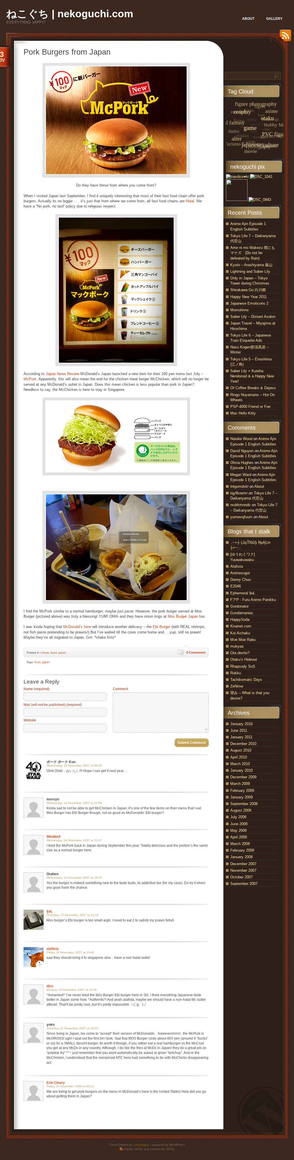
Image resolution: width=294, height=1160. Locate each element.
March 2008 (240, 844)
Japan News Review (62, 374)
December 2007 (243, 864)
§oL (50, 911)
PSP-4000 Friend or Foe (250, 406)
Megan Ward (240, 475)
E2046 (235, 586)
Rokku (235, 673)
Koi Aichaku (240, 633)
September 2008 (244, 804)
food (54, 652)
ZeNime (236, 686)
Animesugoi (240, 573)
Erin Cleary (56, 1083)
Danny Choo (240, 579)
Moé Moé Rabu (243, 639)
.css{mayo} (141, 1144)
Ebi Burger (161, 627)
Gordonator (239, 606)
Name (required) (36, 689)
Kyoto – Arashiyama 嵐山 (251, 265)
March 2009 (240, 783)
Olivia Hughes (242, 462)
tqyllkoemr (238, 493)
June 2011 (238, 730)
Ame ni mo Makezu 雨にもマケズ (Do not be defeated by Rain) (252, 252)
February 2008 (242, 850)
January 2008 (241, 857)
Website (30, 720)
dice (50, 986)
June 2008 (238, 824)
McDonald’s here (77, 627)
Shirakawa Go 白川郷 (248, 290)
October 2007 (241, 877)
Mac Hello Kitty (243, 413)
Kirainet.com (240, 626)
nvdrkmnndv (240, 505)
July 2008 (238, 817)
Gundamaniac (241, 613)
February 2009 (242, 790)
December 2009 (243, 777)
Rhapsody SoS (242, 666)
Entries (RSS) (133, 1149)
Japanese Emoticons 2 (249, 303)
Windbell (53, 837)
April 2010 (238, 757)
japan (62, 652)
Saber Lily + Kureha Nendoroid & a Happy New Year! (252, 376)
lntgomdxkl (239, 486)
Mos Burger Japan (183, 616)
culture (44, 652)
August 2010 (240, 750)
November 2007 (243, 870)
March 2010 (240, 764)
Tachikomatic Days (246, 679)
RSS (284, 37)
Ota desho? (239, 653)
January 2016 (241, 724)
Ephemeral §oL (242, 593)
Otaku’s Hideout (243, 659)
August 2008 (240, 810)
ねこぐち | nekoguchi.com (69, 14)
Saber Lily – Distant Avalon (252, 316)
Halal (190, 201)
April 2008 (238, 837)
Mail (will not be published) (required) (53, 705)
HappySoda (239, 619)
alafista (53, 949)
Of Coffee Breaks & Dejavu (253, 388)
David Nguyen (242, 451)
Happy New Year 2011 (248, 297)
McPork (30, 379)
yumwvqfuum (241, 517)
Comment (120, 689)
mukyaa (236, 646)
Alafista (236, 566)
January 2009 (241, 797)
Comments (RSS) (162, 1149)
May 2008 (238, 830)
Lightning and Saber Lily (250, 271)
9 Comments (196, 652)
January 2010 (241, 770)
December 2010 (243, 744)
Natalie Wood (241, 439)
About (259, 486)
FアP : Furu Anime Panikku (253, 600)
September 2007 (244, 883)
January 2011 (241, 737)
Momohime (239, 310)
